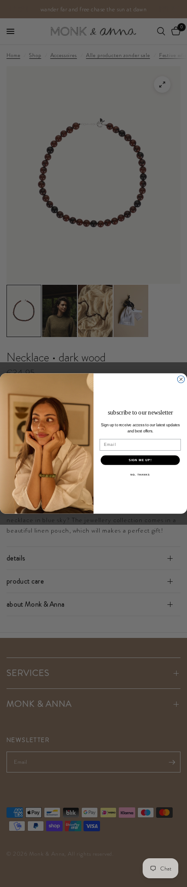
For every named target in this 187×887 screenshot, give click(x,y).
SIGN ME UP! (140, 460)
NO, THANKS (140, 474)
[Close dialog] (181, 379)
